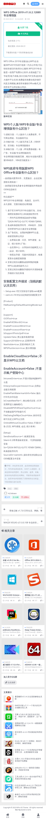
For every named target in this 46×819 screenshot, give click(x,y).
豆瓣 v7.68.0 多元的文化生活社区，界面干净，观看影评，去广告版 (28, 716)
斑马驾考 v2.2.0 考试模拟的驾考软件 (28, 733)
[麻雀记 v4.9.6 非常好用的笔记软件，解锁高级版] (9, 796)
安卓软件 (7, 558)
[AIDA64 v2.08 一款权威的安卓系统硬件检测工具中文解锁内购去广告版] (34, 649)
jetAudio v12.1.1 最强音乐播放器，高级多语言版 (27, 768)
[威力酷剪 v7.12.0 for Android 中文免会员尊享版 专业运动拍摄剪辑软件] (12, 649)
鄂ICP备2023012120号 (23, 810)
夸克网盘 (24, 34)
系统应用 (7, 593)
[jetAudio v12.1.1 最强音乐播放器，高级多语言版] (9, 770)
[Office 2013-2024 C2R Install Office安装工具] (34, 544)
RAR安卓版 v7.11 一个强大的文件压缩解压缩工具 (28, 706)
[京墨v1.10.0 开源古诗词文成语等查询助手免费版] (9, 761)
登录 (36, 4)
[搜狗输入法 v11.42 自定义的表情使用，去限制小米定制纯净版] (34, 579)
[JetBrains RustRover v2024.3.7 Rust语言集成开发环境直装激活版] (12, 614)
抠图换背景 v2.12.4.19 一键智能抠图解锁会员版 (28, 724)
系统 (16, 488)
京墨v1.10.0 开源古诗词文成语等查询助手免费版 (28, 759)
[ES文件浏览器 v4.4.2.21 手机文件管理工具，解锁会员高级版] (9, 787)
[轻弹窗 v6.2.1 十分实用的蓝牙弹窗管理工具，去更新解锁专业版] (9, 752)
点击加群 (11, 682)
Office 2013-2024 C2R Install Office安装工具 (34, 561)
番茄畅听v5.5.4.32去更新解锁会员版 (28, 697)
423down (12, 493)
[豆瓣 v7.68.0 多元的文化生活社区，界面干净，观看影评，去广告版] (9, 716)
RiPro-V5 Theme (22, 807)
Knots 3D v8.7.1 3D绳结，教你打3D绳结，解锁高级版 (28, 742)
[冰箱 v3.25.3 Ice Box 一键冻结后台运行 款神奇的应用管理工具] (12, 544)
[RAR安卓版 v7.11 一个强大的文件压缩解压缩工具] (9, 707)
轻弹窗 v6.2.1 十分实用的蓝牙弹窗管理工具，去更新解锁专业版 (28, 751)
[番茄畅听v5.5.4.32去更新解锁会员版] (9, 699)
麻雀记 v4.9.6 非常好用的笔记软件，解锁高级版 (28, 795)
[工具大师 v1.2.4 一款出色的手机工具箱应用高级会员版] (9, 779)
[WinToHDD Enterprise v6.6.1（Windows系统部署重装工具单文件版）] (12, 579)
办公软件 (20, 19)
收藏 (17, 497)
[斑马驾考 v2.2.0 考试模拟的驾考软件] (9, 734)
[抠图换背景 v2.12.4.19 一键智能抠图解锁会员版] (9, 725)
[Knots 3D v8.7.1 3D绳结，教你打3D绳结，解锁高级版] (9, 743)
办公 (9, 488)
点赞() (26, 497)
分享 (8, 497)
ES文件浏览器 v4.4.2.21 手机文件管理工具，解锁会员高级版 (28, 786)
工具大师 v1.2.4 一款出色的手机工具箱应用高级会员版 (28, 777)
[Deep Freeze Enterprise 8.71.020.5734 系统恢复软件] (34, 614)
